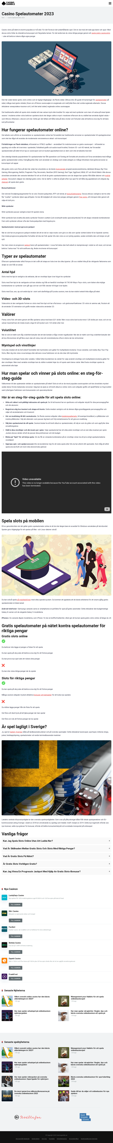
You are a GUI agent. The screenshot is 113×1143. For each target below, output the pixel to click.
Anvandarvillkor (74, 1139)
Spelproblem (36, 1139)
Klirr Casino (14, 911)
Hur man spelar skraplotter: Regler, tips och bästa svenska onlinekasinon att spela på (89, 1012)
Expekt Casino (15, 959)
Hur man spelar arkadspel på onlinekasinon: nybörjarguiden (32, 1012)
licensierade (60, 169)
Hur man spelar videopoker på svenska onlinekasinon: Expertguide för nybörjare (31, 1078)
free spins (83, 197)
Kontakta (52, 1139)
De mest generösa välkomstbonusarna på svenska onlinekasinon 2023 (31, 1092)
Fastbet (12, 927)
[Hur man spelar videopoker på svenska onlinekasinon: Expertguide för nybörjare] (7, 1086)
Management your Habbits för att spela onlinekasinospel (87, 998)
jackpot (27, 245)
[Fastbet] (4, 931)
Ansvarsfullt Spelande (22, 1139)
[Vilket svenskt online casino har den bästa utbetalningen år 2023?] (7, 1006)
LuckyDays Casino (16, 895)
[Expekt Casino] (4, 963)
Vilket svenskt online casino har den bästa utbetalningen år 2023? (32, 998)
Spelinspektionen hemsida (89, 1139)
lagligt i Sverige (16, 732)
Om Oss (44, 1139)
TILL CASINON (15, 904)
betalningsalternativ (69, 416)
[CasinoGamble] (8, 3)
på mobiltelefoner (24, 600)
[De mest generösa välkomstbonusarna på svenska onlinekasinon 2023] (7, 1101)
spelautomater (101, 100)
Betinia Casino (15, 943)
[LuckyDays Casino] (4, 900)
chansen (5, 182)
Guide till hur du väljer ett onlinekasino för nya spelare (90, 1092)
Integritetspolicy (62, 1139)
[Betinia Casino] (4, 947)
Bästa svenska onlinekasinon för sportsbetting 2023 (90, 1078)
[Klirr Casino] (4, 915)
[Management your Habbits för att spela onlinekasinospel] (63, 1006)
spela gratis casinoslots (100, 33)
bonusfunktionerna (74, 194)
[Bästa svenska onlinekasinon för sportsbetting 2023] (63, 1086)
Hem (3, 17)
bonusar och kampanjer (43, 695)
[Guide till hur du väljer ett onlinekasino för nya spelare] (63, 1101)
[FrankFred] (4, 979)
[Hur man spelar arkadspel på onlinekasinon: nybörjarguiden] (7, 1020)
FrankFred (13, 974)
